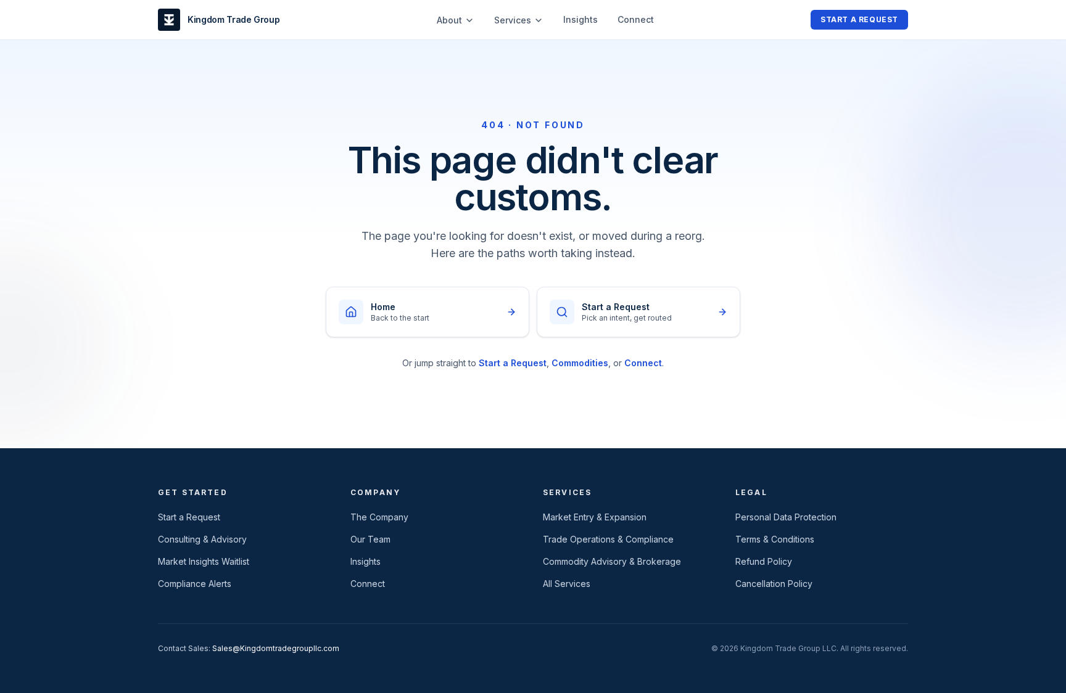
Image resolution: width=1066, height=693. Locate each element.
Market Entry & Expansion (595, 517)
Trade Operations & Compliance (608, 539)
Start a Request (859, 19)
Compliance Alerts (194, 583)
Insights (580, 19)
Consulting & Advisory (202, 539)
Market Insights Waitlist (203, 561)
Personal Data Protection (786, 517)
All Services (566, 583)
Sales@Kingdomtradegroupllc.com (275, 648)
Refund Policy (763, 561)
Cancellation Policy (773, 583)
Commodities (580, 363)
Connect (636, 19)
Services (512, 20)
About (449, 20)
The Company (379, 517)
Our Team (370, 539)
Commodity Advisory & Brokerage (612, 561)
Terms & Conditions (774, 539)
